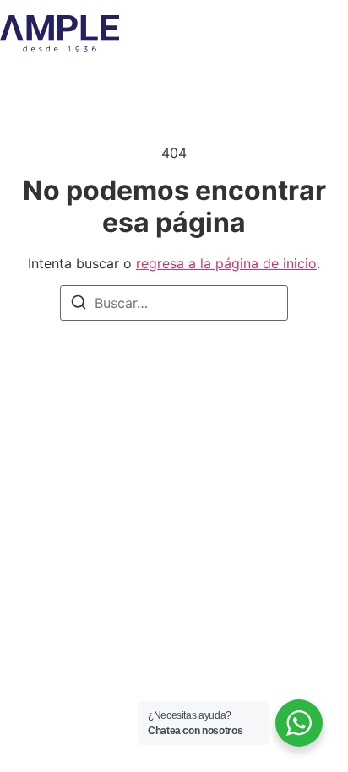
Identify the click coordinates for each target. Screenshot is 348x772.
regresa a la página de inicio (226, 263)
